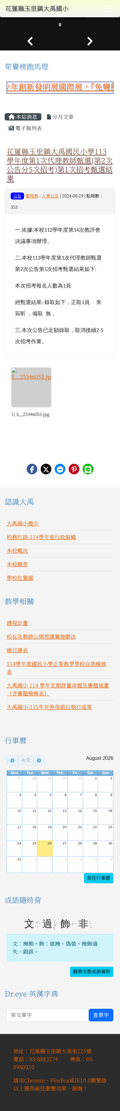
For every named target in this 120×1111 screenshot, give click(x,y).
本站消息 (26, 116)
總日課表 (17, 650)
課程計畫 (17, 623)
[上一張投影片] (30, 41)
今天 (25, 760)
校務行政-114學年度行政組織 (41, 537)
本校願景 (17, 564)
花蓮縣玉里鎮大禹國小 (37, 8)
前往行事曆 (98, 878)
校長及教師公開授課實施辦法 (41, 636)
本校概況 (17, 550)
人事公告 (50, 196)
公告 (17, 196)
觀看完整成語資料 (91, 971)
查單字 (101, 1015)
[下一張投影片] (90, 41)
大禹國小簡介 (23, 523)
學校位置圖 (20, 578)
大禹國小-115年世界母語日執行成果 (49, 707)
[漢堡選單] (108, 8)
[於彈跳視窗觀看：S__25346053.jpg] (31, 387)
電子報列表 (28, 128)
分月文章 (62, 116)
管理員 (31, 196)
